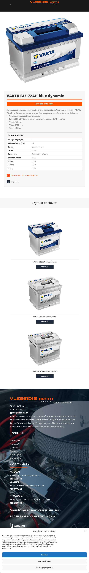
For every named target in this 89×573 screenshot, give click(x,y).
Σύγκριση (15, 182)
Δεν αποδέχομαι (44, 561)
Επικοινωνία (15, 458)
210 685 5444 (18, 409)
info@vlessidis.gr (20, 412)
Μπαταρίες (15, 440)
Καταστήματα (16, 454)
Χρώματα (14, 447)
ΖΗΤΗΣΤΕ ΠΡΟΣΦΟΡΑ (44, 104)
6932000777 (19, 526)
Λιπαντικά (14, 444)
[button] (85, 531)
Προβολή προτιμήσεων (44, 567)
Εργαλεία (14, 451)
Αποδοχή (44, 555)
